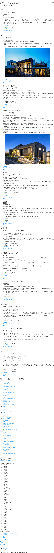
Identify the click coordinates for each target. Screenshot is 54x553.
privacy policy (6, 548)
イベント (5, 539)
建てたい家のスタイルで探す (10, 534)
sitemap (5, 547)
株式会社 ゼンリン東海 (5, 460)
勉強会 (4, 537)
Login (4, 550)
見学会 (4, 536)
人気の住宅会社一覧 (8, 533)
